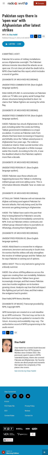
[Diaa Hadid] (7, 345)
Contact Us (29, 415)
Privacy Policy (29, 406)
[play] (3, 452)
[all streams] (45, 452)
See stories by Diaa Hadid (25, 371)
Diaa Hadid (13, 35)
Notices (27, 411)
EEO (5, 411)
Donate (41, 3)
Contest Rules (9, 415)
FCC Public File (9, 406)
